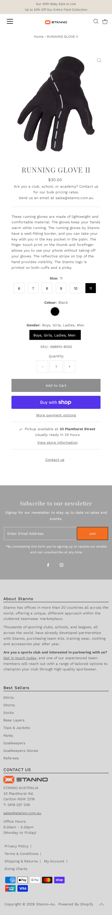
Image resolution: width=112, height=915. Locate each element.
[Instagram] (61, 565)
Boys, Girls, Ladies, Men (55, 335)
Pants (8, 735)
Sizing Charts (15, 869)
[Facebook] (48, 565)
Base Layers (13, 720)
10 (76, 288)
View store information (57, 442)
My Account (54, 861)
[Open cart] (105, 21)
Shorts (9, 705)
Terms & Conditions (21, 854)
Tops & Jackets (16, 728)
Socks (8, 712)
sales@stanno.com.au (74, 198)
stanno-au (45, 904)
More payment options (56, 415)
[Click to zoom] (99, 60)
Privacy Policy (16, 846)
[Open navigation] (15, 21)
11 (90, 288)
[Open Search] (96, 21)
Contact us (88, 186)
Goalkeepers (14, 743)
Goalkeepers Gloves (20, 750)
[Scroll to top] (101, 904)
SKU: (44, 347)
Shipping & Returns (21, 861)
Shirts (8, 697)
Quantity (56, 356)
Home (39, 37)
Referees (11, 758)
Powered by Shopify (75, 904)
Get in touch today (19, 658)
